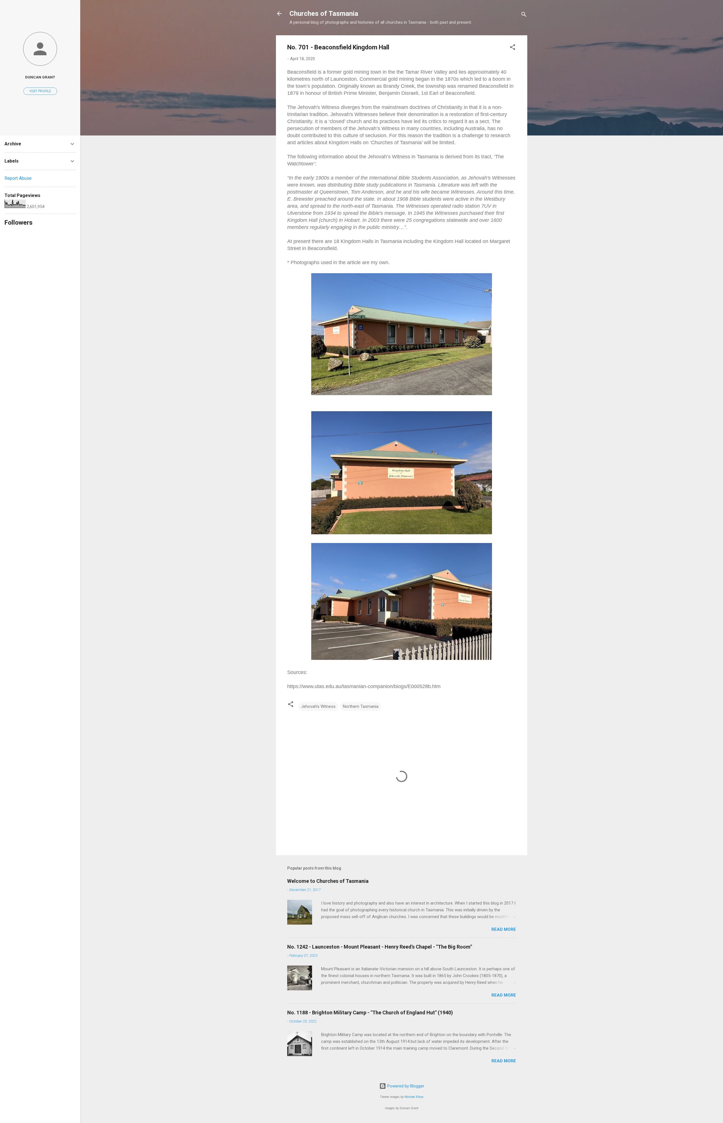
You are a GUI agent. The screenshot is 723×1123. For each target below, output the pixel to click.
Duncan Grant (40, 77)
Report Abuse (18, 178)
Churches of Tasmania (323, 13)
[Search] (524, 15)
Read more (503, 929)
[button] (512, 48)
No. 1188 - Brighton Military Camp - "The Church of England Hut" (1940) (370, 1012)
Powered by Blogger (405, 1086)
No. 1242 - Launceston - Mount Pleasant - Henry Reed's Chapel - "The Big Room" (379, 947)
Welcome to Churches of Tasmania (328, 881)
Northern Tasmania (360, 706)
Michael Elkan (414, 1097)
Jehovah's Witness (318, 706)
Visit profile (40, 91)
